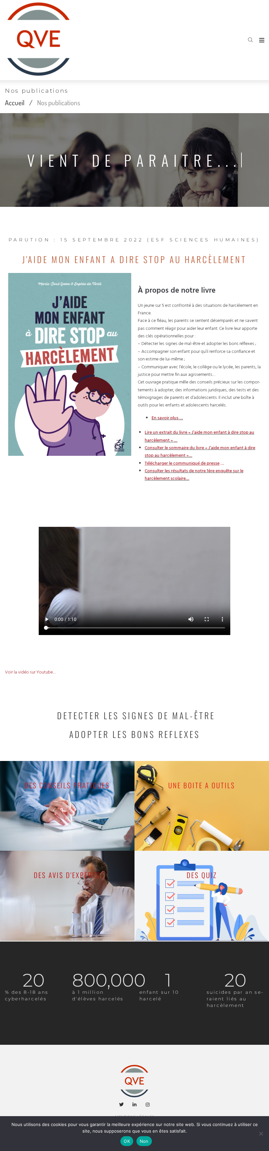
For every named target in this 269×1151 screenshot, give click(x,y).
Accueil (15, 102)
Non (144, 1141)
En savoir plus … (167, 418)
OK (127, 1141)
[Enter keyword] (250, 40)
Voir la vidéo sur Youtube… (30, 672)
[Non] (261, 1133)
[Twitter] (121, 1104)
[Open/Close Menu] (261, 40)
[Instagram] (147, 1104)
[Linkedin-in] (134, 1104)
